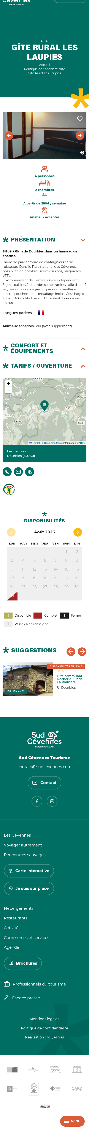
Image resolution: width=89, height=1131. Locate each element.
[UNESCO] (76, 1070)
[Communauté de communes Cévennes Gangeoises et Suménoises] (12, 1070)
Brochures (26, 963)
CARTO (81, 442)
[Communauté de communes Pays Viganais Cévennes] (55, 1070)
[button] (44, 405)
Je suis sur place (32, 888)
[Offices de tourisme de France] (55, 1089)
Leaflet (36, 442)
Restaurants (15, 918)
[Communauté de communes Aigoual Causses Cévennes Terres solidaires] (33, 1070)
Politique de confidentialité (44, 1028)
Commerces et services (26, 937)
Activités (12, 927)
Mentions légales (44, 1019)
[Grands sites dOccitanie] (33, 1089)
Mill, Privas (55, 1037)
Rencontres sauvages (25, 855)
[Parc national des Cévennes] (12, 1089)
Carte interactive (32, 870)
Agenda (11, 947)
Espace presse (26, 998)
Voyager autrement (23, 845)
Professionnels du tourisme (39, 984)
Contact (48, 782)
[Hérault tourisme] (44, 1106)
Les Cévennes (17, 835)
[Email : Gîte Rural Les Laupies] (18, 471)
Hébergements (18, 908)
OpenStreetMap (52, 442)
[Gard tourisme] (76, 1089)
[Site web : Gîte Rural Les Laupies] (29, 471)
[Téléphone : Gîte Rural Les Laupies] (7, 471)
